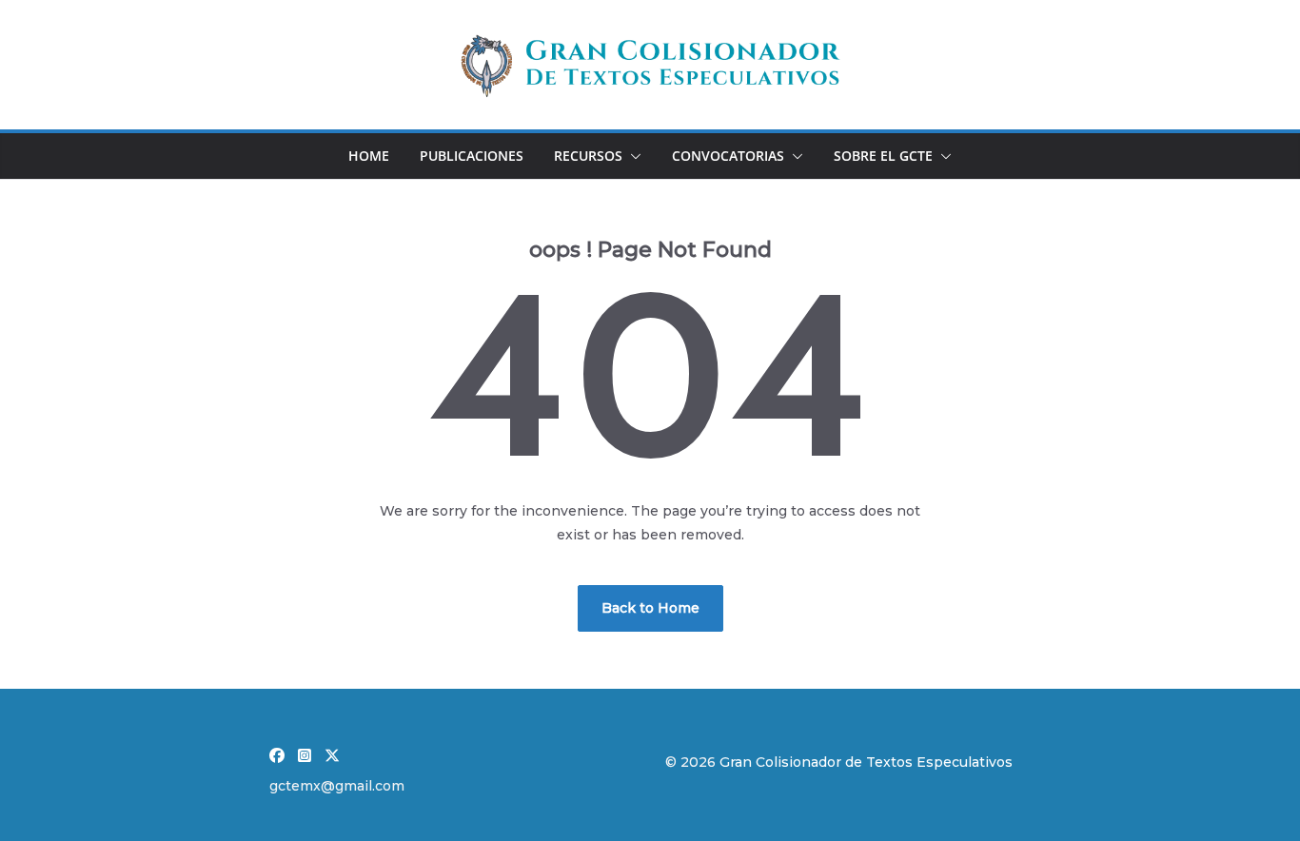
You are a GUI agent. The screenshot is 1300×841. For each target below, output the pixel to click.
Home (368, 156)
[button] (631, 156)
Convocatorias (728, 156)
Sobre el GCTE (883, 156)
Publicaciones (471, 156)
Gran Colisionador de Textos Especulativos (866, 762)
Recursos (588, 156)
